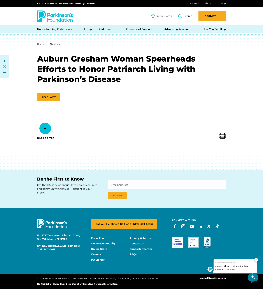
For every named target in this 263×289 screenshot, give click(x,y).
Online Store (99, 249)
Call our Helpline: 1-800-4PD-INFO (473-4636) (66, 3)
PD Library (98, 260)
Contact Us (137, 243)
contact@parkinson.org (213, 278)
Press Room (98, 238)
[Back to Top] (45, 128)
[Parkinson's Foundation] (55, 16)
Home (40, 44)
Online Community (103, 243)
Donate (211, 16)
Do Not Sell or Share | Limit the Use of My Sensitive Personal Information (77, 284)
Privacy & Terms (140, 238)
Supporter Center (141, 249)
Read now (49, 97)
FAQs (133, 254)
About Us (55, 44)
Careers (96, 254)
